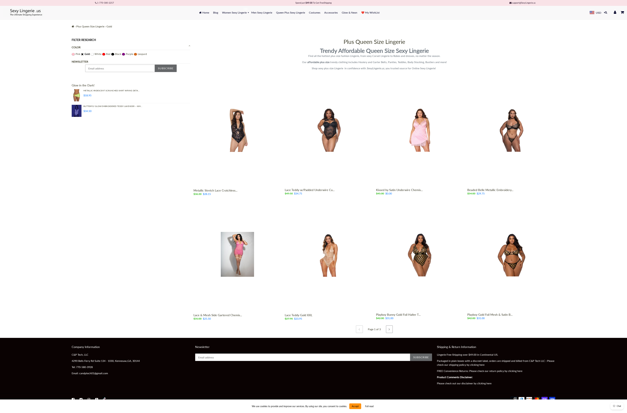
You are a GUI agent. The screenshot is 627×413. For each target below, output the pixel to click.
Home (205, 12)
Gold (87, 54)
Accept (355, 406)
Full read (369, 406)
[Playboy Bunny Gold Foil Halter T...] (420, 254)
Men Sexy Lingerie (261, 12)
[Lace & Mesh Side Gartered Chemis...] (237, 254)
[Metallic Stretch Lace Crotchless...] (237, 129)
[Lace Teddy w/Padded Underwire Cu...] (329, 129)
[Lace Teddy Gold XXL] (329, 254)
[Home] (73, 26)
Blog (215, 12)
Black (117, 54)
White (98, 54)
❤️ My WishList (370, 12)
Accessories (331, 12)
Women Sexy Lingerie (234, 12)
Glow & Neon (349, 12)
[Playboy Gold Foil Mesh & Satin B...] (511, 254)
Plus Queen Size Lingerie (90, 26)
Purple (129, 54)
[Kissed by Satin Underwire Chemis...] (420, 129)
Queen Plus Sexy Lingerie (290, 12)
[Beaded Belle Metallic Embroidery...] (511, 129)
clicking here (477, 364)
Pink (77, 54)
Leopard (142, 54)
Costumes (314, 12)
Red (108, 54)
